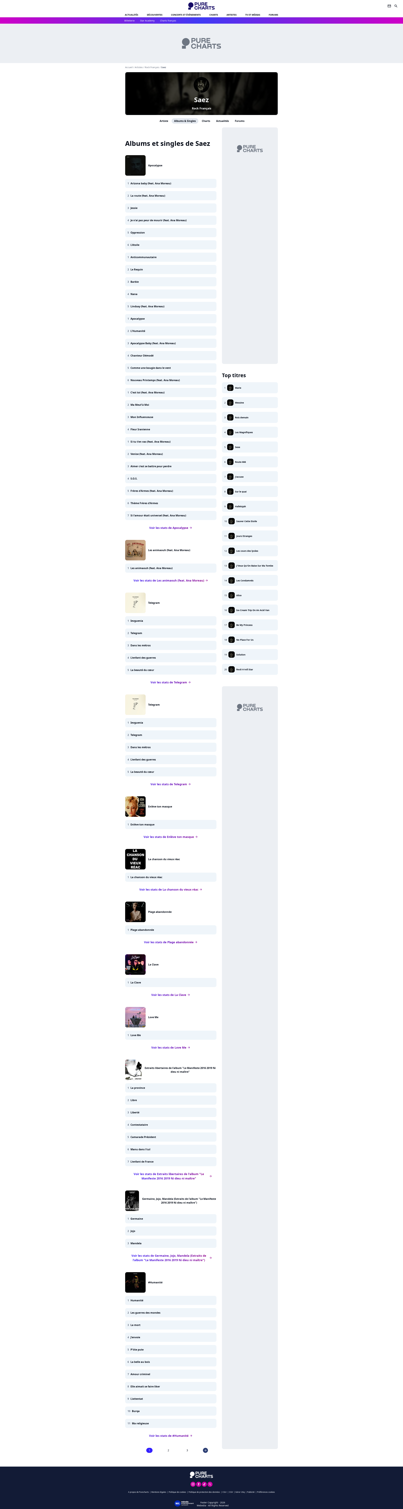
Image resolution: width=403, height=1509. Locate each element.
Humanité (137, 1300)
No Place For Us (244, 639)
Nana (134, 294)
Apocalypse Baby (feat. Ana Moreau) (153, 343)
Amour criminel (140, 1374)
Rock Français (201, 108)
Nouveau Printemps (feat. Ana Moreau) (155, 380)
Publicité (251, 1492)
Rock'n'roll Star (244, 669)
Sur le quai (241, 491)
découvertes (154, 14)
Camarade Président (143, 1137)
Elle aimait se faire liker (145, 1386)
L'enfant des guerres (143, 657)
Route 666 (240, 461)
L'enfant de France (142, 1161)
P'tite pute (137, 1349)
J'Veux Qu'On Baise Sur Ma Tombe (254, 565)
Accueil (129, 67)
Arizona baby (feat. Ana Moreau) (151, 183)
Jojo (133, 1231)
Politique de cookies (177, 1492)
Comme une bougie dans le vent (151, 368)
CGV (231, 1492)
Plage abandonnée (160, 912)
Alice (238, 595)
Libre (134, 1100)
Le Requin (137, 269)
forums (273, 14)
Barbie (135, 282)
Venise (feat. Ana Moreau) (147, 454)
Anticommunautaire (143, 257)
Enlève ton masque (160, 806)
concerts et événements (186, 14)
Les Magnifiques (244, 432)
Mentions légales (158, 1492)
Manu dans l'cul (140, 1149)
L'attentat (137, 1399)
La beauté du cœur (142, 670)
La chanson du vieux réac (164, 859)
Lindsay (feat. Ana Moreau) (147, 306)
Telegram (154, 603)
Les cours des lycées (247, 550)
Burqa (136, 1411)
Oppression (138, 232)
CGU (224, 1492)
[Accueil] (201, 6)
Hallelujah (240, 506)
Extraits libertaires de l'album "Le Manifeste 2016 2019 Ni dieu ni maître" (180, 1069)
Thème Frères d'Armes (144, 503)
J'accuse (239, 476)
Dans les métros (141, 645)
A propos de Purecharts (138, 1492)
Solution (240, 654)
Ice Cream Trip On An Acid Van (252, 610)
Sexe (237, 447)
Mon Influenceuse (142, 417)
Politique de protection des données (204, 1492)
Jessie (134, 208)
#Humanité (155, 1282)
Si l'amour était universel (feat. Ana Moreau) (158, 515)
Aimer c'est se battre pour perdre (151, 466)
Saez (201, 99)
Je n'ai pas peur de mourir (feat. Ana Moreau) (159, 220)
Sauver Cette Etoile (246, 521)
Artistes (139, 67)
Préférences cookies (266, 1492)
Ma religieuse (140, 1423)
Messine (239, 402)
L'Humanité (138, 331)
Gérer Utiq (240, 1492)
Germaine (137, 1218)
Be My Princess (244, 624)
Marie (238, 387)
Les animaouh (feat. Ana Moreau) (169, 550)
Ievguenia (137, 621)
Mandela (136, 1243)
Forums (239, 121)
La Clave (153, 964)
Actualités (131, 14)
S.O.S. (134, 478)
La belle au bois (140, 1362)
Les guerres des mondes (145, 1312)
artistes (232, 14)
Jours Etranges (244, 536)
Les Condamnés (244, 580)
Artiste (164, 121)
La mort (135, 1325)
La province (138, 1088)
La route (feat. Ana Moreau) (148, 195)
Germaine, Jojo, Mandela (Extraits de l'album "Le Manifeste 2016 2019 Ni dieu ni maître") (179, 1200)
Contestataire (139, 1124)
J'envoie (135, 1337)
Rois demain (241, 417)
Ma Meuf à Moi (140, 404)
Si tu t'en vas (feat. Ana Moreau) (150, 441)
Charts (213, 14)
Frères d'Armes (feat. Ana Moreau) (152, 491)
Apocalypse (155, 165)
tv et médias (252, 14)
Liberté (135, 1112)
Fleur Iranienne (140, 429)
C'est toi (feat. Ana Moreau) (148, 392)
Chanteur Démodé (142, 355)
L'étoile (135, 245)
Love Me (153, 1017)
